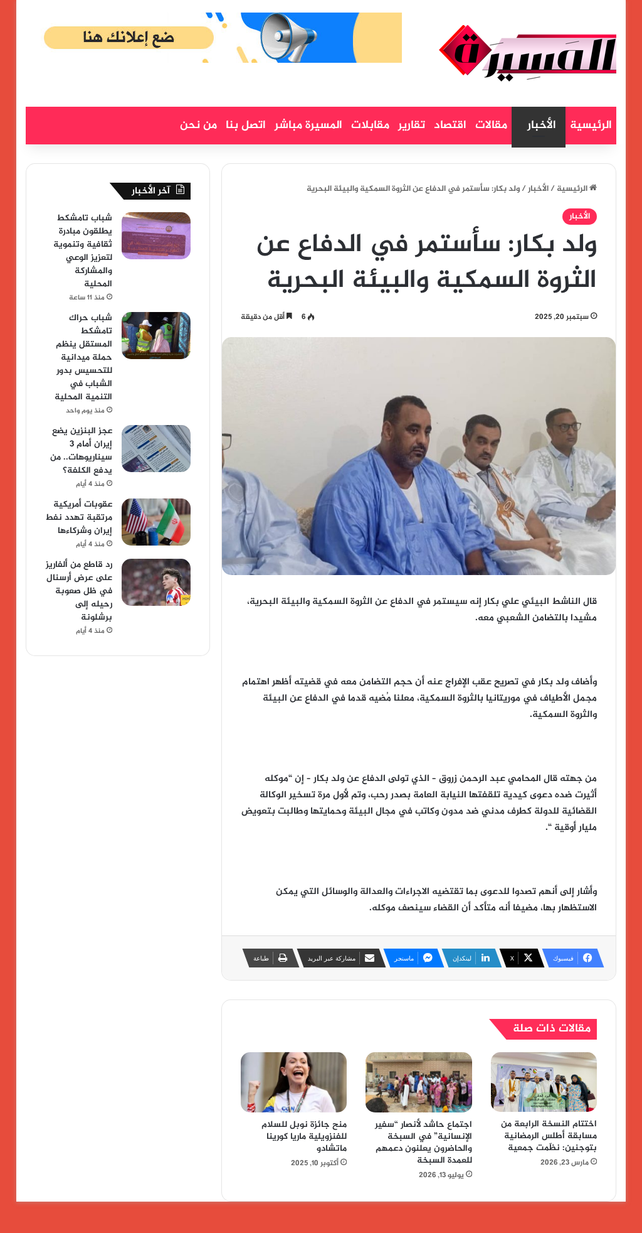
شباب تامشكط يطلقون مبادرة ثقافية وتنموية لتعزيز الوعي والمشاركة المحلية (82, 251)
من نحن (198, 125)
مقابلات (370, 125)
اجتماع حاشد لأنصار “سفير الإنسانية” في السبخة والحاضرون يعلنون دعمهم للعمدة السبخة (423, 1142)
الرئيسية (591, 125)
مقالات (491, 125)
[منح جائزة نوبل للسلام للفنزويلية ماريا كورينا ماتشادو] (294, 1082)
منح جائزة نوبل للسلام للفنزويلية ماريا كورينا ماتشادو (304, 1136)
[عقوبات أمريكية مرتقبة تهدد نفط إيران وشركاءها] (156, 522)
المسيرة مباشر (308, 125)
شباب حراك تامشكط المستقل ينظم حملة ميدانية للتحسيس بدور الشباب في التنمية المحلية (83, 357)
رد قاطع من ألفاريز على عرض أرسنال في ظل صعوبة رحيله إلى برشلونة (79, 591)
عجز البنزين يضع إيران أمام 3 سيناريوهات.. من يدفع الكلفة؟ (81, 451)
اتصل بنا (246, 125)
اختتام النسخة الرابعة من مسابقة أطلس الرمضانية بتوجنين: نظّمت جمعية (549, 1136)
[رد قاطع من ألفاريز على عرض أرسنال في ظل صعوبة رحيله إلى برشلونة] (156, 582)
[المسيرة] (527, 53)
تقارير (411, 125)
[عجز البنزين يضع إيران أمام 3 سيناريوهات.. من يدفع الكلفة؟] (156, 448)
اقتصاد (450, 125)
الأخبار (541, 125)
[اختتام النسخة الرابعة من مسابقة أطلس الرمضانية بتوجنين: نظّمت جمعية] (544, 1082)
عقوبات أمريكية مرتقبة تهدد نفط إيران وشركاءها (78, 517)
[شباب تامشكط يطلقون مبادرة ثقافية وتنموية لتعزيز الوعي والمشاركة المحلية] (156, 235)
